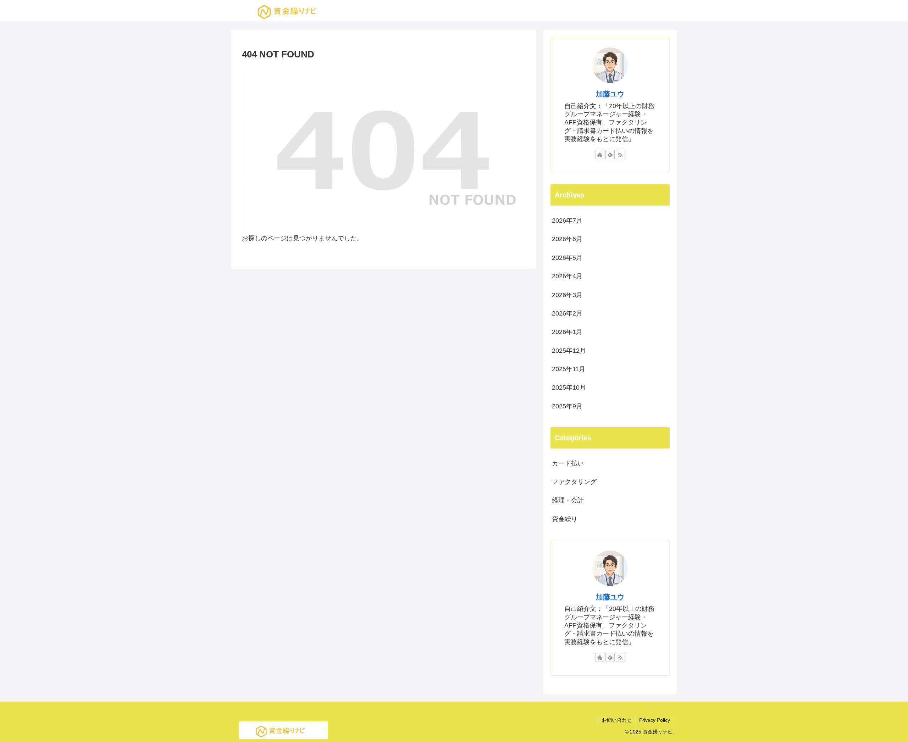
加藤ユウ (610, 94)
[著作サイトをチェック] (599, 154)
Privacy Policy (654, 720)
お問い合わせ (617, 720)
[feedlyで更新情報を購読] (610, 154)
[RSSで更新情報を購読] (620, 154)
